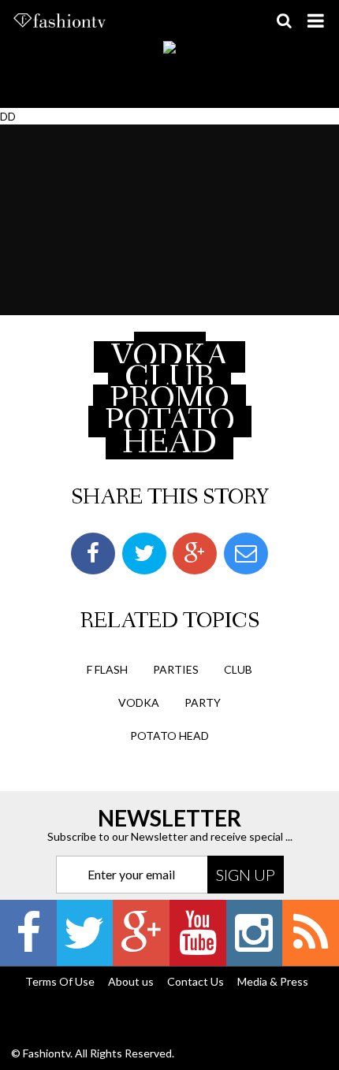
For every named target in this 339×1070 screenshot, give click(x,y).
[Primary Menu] (315, 20)
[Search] (284, 20)
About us (131, 981)
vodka (138, 702)
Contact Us (195, 981)
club (238, 669)
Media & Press (272, 981)
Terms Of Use (60, 981)
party (202, 702)
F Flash (107, 669)
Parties (176, 669)
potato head (169, 735)
